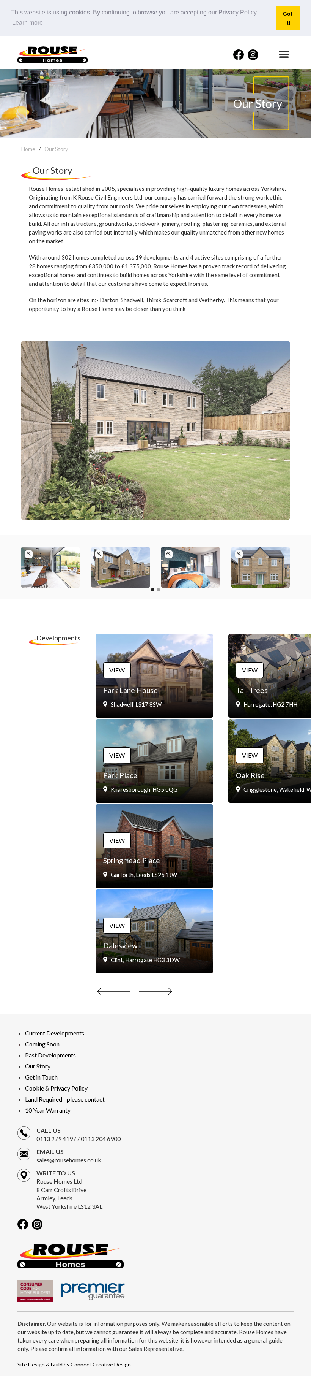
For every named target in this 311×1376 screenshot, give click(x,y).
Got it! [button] (287, 18)
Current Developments (54, 1033)
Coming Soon (42, 1044)
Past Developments (50, 1055)
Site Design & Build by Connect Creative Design (74, 1364)
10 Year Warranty (48, 1110)
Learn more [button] (27, 22)
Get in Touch (41, 1077)
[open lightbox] (50, 567)
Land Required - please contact (65, 1099)
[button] (282, 54)
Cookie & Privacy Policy (56, 1088)
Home (28, 149)
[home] (52, 54)
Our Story (56, 149)
